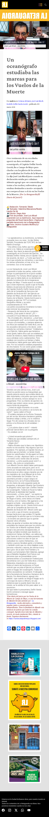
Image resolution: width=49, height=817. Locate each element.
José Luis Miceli (37, 101)
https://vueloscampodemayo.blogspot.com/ (25, 618)
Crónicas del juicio (24, 101)
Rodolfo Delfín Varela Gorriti (17, 104)
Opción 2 (42, 252)
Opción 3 (42, 253)
